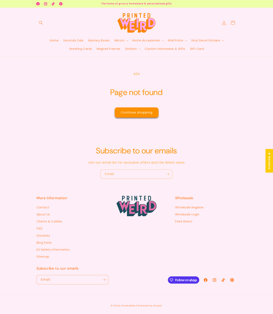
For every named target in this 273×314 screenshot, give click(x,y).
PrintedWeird (129, 305)
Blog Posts (44, 243)
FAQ (40, 228)
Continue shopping (136, 112)
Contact (43, 207)
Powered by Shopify (150, 305)
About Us (43, 214)
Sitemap (43, 257)
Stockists (43, 236)
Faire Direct (183, 221)
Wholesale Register (189, 207)
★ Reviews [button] (269, 160)
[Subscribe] (167, 174)
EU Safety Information (53, 250)
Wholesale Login (187, 214)
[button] (41, 22)
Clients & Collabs (49, 221)
